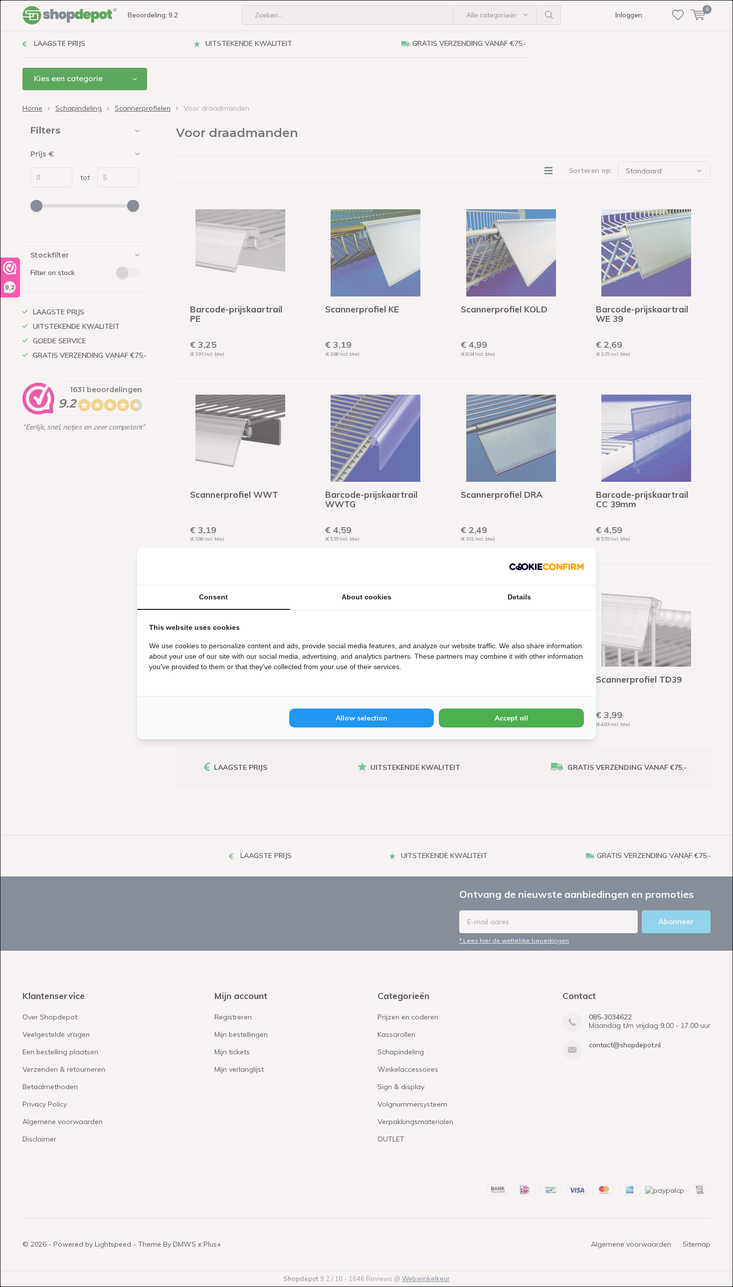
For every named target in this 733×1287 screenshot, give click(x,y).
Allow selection (361, 718)
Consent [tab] (213, 597)
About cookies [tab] (366, 597)
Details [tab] (519, 597)
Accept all (511, 718)
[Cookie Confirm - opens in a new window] (546, 566)
